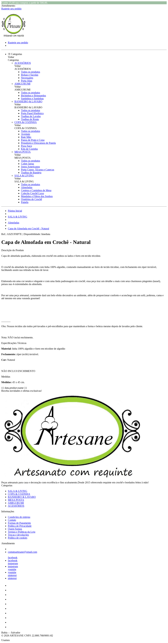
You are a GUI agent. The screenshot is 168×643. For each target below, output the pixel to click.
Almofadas (26, 187)
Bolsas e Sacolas (29, 74)
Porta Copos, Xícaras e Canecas (37, 169)
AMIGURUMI (22, 83)
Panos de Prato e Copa (32, 140)
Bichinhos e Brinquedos (33, 95)
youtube (12, 569)
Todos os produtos (30, 71)
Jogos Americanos (30, 166)
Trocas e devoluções (18, 534)
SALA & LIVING (24, 175)
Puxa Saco (26, 145)
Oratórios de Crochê (31, 199)
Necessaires (27, 77)
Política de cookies (17, 537)
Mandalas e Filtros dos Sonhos (37, 196)
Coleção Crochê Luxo (32, 193)
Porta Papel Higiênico (32, 113)
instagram (13, 563)
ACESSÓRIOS (22, 63)
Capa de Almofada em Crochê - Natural (28, 228)
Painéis (24, 202)
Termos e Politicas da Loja (21, 531)
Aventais (25, 134)
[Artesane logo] (13, 37)
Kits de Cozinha (29, 148)
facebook (12, 557)
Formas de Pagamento (19, 523)
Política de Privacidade (20, 526)
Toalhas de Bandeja (31, 172)
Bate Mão (26, 137)
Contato (12, 520)
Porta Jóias (26, 80)
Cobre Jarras (27, 163)
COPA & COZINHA (25, 122)
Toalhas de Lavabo (31, 116)
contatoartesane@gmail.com (22, 552)
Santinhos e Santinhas (32, 98)
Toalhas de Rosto (30, 119)
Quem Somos (15, 528)
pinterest (12, 575)
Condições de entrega (19, 517)
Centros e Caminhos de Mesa (36, 190)
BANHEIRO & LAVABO (28, 101)
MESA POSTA (22, 151)
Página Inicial (15, 210)
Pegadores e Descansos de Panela (38, 143)
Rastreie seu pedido (11, 8)
